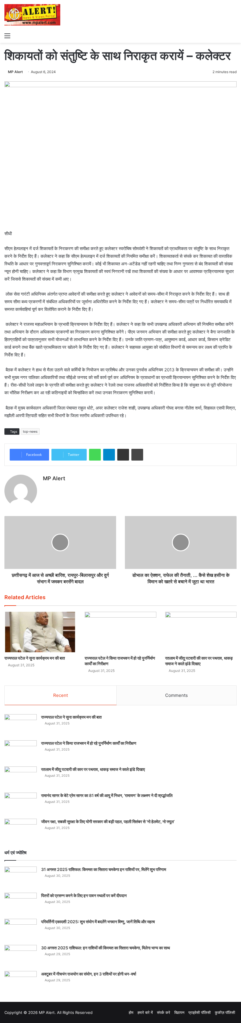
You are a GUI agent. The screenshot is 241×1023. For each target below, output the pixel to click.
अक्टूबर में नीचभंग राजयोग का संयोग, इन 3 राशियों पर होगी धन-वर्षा (88, 973)
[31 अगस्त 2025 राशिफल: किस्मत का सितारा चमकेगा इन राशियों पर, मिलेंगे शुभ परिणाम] (20, 878)
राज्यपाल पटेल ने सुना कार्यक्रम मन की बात (34, 657)
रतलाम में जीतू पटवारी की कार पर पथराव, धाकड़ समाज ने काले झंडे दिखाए (93, 769)
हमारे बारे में (145, 1012)
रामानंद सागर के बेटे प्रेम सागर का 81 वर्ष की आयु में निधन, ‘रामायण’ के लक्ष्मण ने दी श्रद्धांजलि (107, 795)
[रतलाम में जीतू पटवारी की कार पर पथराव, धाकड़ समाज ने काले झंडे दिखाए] (201, 632)
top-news (30, 431)
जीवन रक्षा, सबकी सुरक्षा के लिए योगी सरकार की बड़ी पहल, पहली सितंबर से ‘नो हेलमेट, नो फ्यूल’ (108, 821)
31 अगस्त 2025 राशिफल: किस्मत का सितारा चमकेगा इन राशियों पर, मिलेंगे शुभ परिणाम (103, 869)
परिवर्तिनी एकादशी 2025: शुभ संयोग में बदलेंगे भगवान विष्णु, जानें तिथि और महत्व (98, 921)
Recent (60, 695)
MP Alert (15, 72)
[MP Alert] (32, 15)
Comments (176, 695)
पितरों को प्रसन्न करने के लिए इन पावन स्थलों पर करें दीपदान (84, 895)
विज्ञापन (179, 1012)
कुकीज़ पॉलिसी (225, 1012)
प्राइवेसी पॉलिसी (199, 1012)
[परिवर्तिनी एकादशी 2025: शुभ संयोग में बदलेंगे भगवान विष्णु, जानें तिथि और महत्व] (20, 930)
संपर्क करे (163, 1012)
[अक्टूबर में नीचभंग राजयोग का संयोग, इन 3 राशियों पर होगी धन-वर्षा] (20, 982)
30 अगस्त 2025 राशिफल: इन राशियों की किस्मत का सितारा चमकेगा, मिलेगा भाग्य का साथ (105, 947)
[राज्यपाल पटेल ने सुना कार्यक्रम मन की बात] (40, 632)
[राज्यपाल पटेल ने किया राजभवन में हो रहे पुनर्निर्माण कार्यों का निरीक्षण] (120, 632)
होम (131, 1012)
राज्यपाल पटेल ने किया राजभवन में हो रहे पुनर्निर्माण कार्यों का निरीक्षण (88, 743)
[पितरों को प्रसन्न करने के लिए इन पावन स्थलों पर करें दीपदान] (20, 904)
